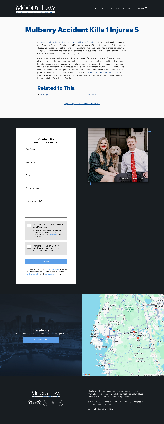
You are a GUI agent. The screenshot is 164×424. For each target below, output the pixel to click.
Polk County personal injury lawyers (104, 72)
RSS (98, 103)
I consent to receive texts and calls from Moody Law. (48, 230)
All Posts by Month (83, 103)
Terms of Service (51, 274)
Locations (113, 8)
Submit (46, 261)
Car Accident (92, 94)
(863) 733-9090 (52, 269)
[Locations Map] (123, 335)
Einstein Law (105, 404)
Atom (94, 103)
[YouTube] (53, 403)
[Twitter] (45, 403)
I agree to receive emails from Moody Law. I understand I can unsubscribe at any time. (46, 248)
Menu (140, 8)
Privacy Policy (53, 234)
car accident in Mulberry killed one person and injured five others (67, 42)
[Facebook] (60, 403)
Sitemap (91, 409)
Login (112, 409)
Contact (128, 8)
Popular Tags (69, 103)
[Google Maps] (31, 403)
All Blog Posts (46, 94)
